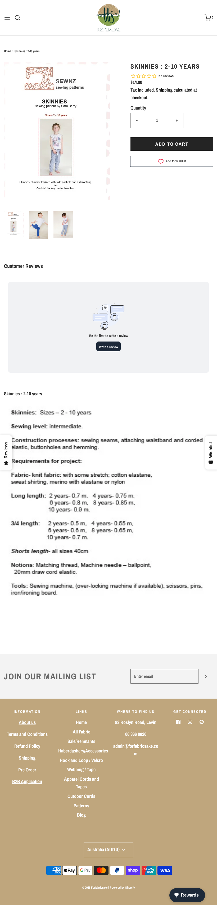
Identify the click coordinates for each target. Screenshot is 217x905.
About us (27, 722)
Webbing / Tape (81, 769)
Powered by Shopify (122, 887)
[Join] (205, 676)
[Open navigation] (7, 18)
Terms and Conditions (27, 734)
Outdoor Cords (81, 796)
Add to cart (171, 144)
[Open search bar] (19, 18)
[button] (14, 223)
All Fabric (81, 731)
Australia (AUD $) (104, 849)
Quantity (138, 108)
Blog (81, 815)
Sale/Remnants (81, 741)
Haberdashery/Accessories (83, 750)
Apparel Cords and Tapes (81, 783)
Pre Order (27, 769)
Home (7, 51)
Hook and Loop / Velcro (81, 760)
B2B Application (27, 781)
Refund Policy (27, 746)
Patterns (81, 805)
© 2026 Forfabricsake (94, 887)
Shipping (164, 90)
